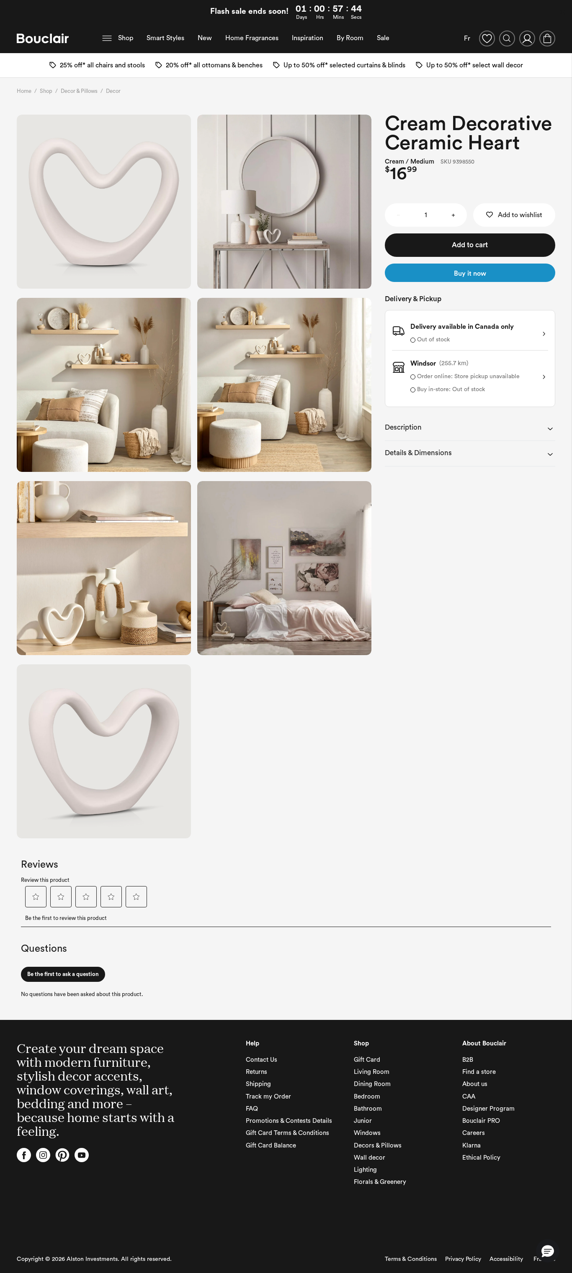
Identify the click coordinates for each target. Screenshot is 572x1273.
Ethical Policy (481, 1158)
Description (403, 427)
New (205, 38)
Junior (363, 1121)
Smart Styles (165, 38)
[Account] (527, 38)
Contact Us (261, 1060)
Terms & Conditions (411, 1259)
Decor (113, 91)
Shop (125, 38)
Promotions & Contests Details (289, 1121)
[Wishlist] (487, 38)
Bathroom (368, 1109)
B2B (467, 1060)
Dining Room (372, 1084)
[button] (547, 1251)
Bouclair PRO (481, 1121)
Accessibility (506, 1259)
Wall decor (369, 1158)
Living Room (371, 1072)
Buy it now (470, 274)
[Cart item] (547, 38)
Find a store (479, 1072)
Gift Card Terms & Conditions (287, 1133)
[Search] (507, 38)
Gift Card (367, 1060)
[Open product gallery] (104, 202)
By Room (350, 38)
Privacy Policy (463, 1259)
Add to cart (470, 244)
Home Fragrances (251, 38)
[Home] (43, 38)
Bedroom (367, 1097)
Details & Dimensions (418, 452)
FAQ (252, 1109)
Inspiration (307, 38)
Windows (367, 1133)
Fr (467, 38)
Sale (383, 38)
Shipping (258, 1084)
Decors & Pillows (378, 1145)
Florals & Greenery (380, 1182)
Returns (256, 1072)
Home (24, 91)
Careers (473, 1133)
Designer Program (488, 1109)
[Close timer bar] (563, 12)
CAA (468, 1097)
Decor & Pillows (79, 91)
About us (474, 1084)
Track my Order (268, 1097)
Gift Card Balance (271, 1145)
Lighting (365, 1170)
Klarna (471, 1145)
